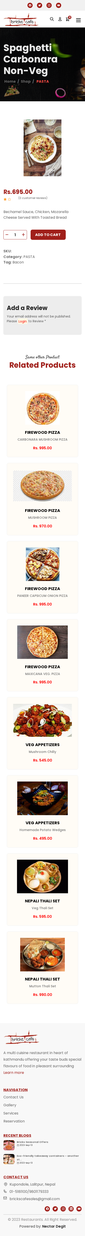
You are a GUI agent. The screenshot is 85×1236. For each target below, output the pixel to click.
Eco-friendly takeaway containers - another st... (48, 1158)
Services (10, 1113)
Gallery (9, 1105)
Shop (26, 81)
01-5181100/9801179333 (29, 1191)
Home (10, 81)
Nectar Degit (54, 1226)
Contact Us (13, 1097)
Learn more (13, 1072)
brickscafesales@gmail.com (35, 1198)
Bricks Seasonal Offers (32, 1142)
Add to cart (48, 234)
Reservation (14, 1121)
